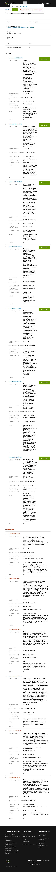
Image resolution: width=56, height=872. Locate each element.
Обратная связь (26, 841)
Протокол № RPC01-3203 (15, 381)
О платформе (25, 834)
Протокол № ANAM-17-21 (15, 246)
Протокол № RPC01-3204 (15, 457)
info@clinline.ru (36, 864)
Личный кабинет (45, 3)
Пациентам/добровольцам (28, 836)
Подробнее (44, 59)
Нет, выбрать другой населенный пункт (31, 9)
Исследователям (26, 839)
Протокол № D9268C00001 (16, 58)
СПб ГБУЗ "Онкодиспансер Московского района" (20, 27)
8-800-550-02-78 (43, 860)
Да (15, 9)
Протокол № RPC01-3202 (15, 731)
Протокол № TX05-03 (14, 533)
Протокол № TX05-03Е (15, 308)
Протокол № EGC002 (14, 578)
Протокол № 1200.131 (14, 777)
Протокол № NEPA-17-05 (15, 676)
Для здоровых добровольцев (12, 834)
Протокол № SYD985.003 (15, 181)
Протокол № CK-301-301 (15, 124)
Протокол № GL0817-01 (15, 629)
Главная (7, 9)
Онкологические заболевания (12, 836)
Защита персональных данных (29, 844)
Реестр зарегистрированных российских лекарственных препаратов (12, 852)
